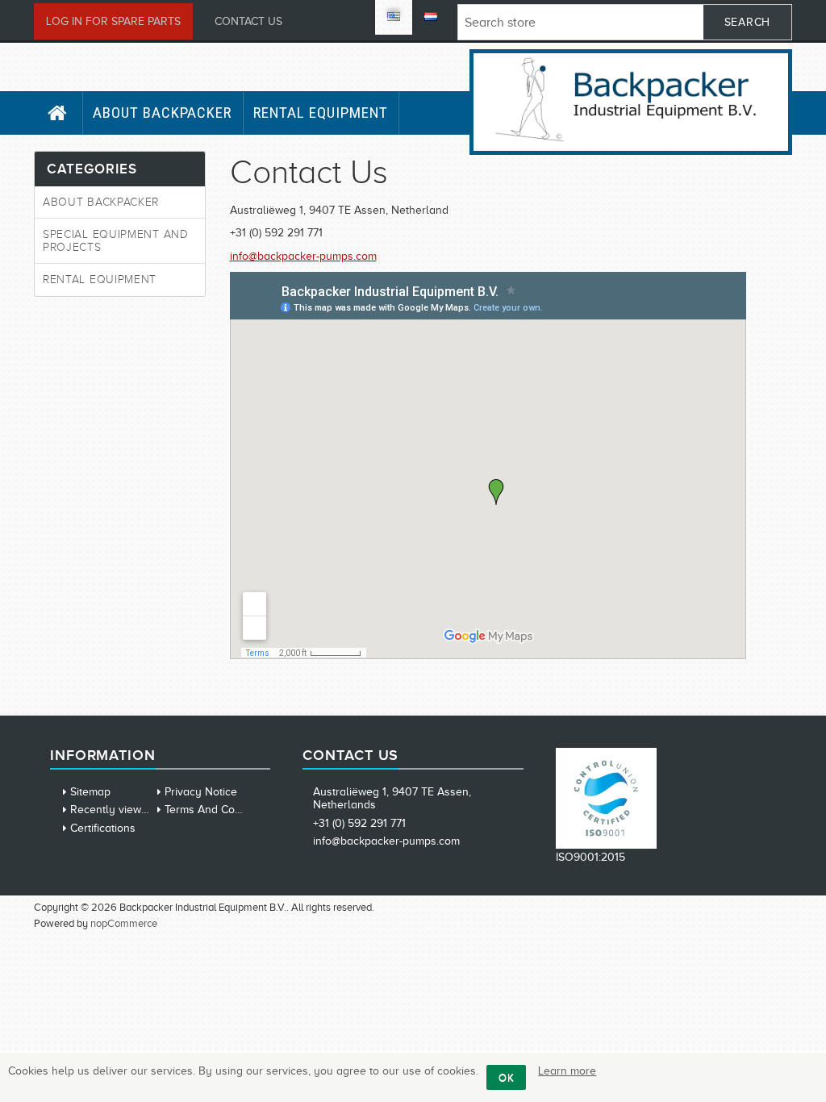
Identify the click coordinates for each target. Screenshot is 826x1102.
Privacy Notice (201, 792)
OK (506, 1077)
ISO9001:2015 (590, 857)
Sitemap (90, 792)
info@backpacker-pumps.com (303, 256)
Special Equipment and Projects (116, 240)
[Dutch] (430, 17)
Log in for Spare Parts (113, 21)
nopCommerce (123, 923)
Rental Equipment (320, 112)
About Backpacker (162, 112)
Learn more (567, 1071)
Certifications (103, 828)
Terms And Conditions (219, 810)
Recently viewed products (136, 810)
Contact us (248, 21)
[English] (393, 17)
